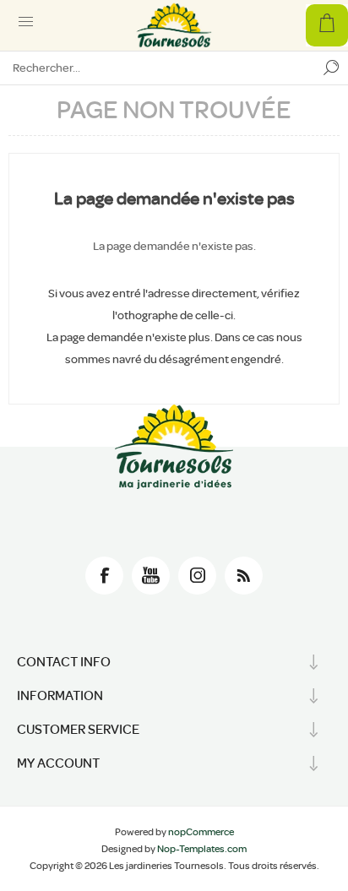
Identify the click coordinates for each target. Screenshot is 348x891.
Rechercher (331, 67)
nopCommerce (201, 832)
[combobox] (157, 67)
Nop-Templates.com (202, 849)
